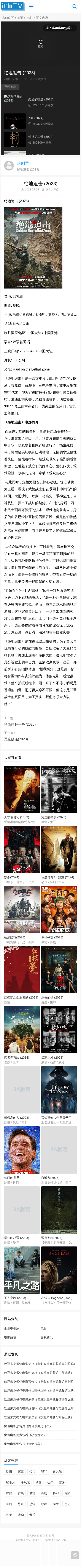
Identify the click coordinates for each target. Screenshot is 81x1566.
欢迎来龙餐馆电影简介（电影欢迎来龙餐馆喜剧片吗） (40, 1364)
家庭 (21, 1471)
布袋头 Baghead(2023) (57, 1298)
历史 (67, 1504)
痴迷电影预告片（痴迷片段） (23, 1444)
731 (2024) (35, 118)
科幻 (56, 1493)
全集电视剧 (11, 1328)
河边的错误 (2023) (53, 817)
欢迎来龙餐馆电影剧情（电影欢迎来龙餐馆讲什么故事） (42, 1399)
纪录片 (10, 1482)
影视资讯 (47, 1337)
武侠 (9, 1493)
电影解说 (10, 1337)
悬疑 (21, 1504)
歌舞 (44, 1504)
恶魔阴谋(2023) (16, 739)
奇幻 (9, 1504)
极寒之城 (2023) (52, 1057)
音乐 (32, 1515)
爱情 (32, 1493)
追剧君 (23, 163)
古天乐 (57, 1471)
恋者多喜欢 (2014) (16, 1057)
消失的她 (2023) (52, 997)
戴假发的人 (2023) (16, 1117)
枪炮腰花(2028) (14, 937)
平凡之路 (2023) (15, 1298)
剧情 (9, 1471)
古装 (21, 1493)
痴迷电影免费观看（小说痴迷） (25, 1435)
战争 (9, 1515)
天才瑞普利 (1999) (16, 817)
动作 (50, 1482)
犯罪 (44, 1471)
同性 (56, 1504)
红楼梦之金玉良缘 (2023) (21, 997)
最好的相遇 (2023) (16, 1238)
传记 (32, 1471)
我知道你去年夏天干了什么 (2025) (59, 1117)
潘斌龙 (25, 1482)
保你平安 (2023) (52, 937)
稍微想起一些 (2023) (20, 724)
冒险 (67, 1493)
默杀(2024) (11, 877)
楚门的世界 (11, 1177)
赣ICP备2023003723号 (40, 1535)
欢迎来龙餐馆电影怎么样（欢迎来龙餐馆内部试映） (39, 1372)
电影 (30, 18)
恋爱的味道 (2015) (40, 99)
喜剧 (44, 1493)
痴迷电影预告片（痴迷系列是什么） (28, 1426)
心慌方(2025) (50, 1177)
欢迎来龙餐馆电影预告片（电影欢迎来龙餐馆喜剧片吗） (42, 1381)
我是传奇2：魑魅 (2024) (57, 877)
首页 (20, 18)
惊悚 (62, 1482)
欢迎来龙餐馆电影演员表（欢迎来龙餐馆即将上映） (39, 1417)
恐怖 (32, 1504)
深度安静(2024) (51, 1238)
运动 (21, 1515)
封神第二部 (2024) (40, 136)
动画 (38, 1482)
